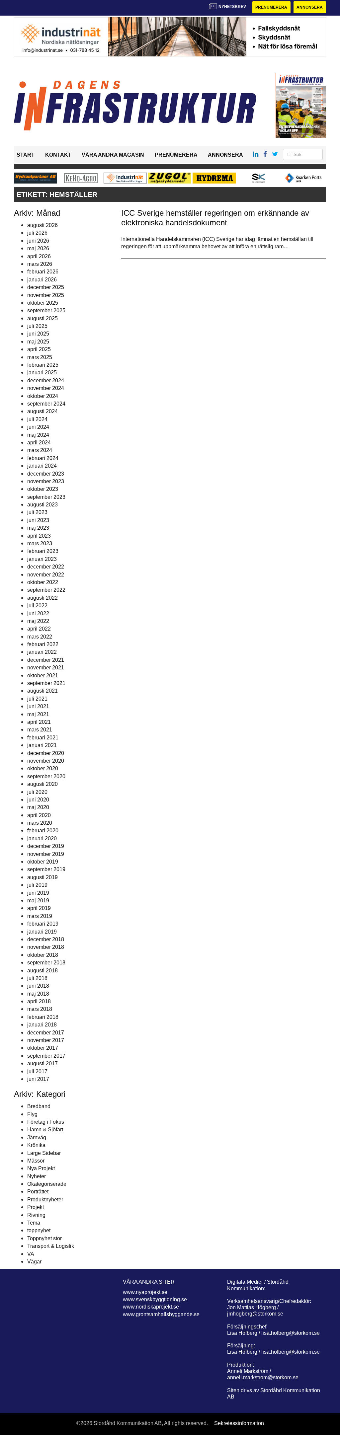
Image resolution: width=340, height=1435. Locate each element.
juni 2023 (38, 520)
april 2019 (39, 908)
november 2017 (45, 1040)
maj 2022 (38, 621)
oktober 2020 (42, 768)
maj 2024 (38, 435)
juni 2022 (38, 613)
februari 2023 (42, 551)
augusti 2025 (42, 318)
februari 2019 (42, 924)
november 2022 (45, 574)
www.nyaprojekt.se (145, 1292)
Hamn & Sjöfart (45, 1129)
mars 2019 (39, 916)
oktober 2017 (42, 1048)
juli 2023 (37, 512)
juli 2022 (37, 605)
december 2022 (45, 566)
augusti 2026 (42, 225)
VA (30, 1254)
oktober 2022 (42, 582)
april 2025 (39, 349)
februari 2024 (42, 458)
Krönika (36, 1145)
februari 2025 (42, 365)
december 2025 (45, 287)
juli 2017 (37, 1071)
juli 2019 (37, 885)
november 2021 (45, 667)
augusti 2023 (42, 504)
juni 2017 (38, 1079)
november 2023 (45, 481)
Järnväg (36, 1137)
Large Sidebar (44, 1153)
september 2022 (46, 590)
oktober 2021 (42, 675)
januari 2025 (42, 372)
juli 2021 (37, 699)
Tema (33, 1223)
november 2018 (45, 947)
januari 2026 (42, 279)
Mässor (35, 1161)
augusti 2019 (42, 877)
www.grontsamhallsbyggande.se (161, 1314)
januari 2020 (42, 838)
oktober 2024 (42, 396)
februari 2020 (42, 830)
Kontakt (58, 155)
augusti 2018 (42, 970)
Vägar (34, 1261)
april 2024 (39, 442)
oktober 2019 (42, 862)
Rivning (36, 1215)
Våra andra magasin (113, 155)
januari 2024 (42, 466)
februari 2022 (42, 644)
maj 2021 (38, 714)
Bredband (38, 1106)
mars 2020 (39, 823)
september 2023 (46, 497)
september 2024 (46, 404)
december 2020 (45, 753)
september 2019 (46, 869)
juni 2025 (38, 334)
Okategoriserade (46, 1184)
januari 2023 (42, 559)
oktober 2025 (42, 303)
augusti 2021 (42, 691)
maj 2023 (38, 528)
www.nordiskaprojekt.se (151, 1307)
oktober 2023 (42, 489)
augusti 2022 (42, 598)
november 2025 (45, 295)
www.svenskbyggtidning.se (155, 1299)
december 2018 (45, 939)
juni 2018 (38, 986)
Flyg (32, 1114)
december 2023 (45, 474)
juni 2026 (38, 241)
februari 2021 (42, 737)
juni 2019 (38, 893)
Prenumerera (271, 7)
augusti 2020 (42, 784)
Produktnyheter (45, 1199)
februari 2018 (42, 1017)
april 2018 (39, 1001)
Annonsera (310, 7)
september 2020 (46, 776)
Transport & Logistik (50, 1246)
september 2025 (46, 310)
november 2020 (45, 761)
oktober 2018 (42, 955)
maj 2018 (38, 994)
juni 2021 (38, 706)
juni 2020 (38, 799)
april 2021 (39, 722)
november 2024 (45, 388)
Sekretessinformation (239, 1423)
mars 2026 (39, 264)
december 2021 (45, 660)
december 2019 (45, 846)
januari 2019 (42, 932)
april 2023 (39, 536)
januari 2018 (42, 1024)
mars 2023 (39, 543)
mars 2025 (39, 357)
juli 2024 (37, 419)
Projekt (35, 1207)
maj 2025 (38, 341)
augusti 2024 (42, 411)
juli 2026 (37, 233)
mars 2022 (39, 637)
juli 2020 (37, 792)
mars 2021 (39, 729)
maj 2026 (38, 248)
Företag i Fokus (45, 1122)
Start (26, 155)
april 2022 (39, 629)
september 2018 (46, 962)
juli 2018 (37, 978)
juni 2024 (38, 427)
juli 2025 (37, 326)
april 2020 (39, 815)
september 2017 (46, 1056)
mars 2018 (39, 1009)
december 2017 (45, 1032)
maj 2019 (38, 900)
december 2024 (45, 380)
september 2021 (46, 683)
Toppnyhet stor (44, 1238)
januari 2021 (42, 745)
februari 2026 (42, 271)
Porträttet (37, 1191)
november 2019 (45, 854)
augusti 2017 (42, 1063)
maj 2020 (38, 807)
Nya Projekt (41, 1168)
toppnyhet (38, 1230)
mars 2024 (39, 450)
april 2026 (39, 256)
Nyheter (36, 1176)
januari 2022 (42, 652)
